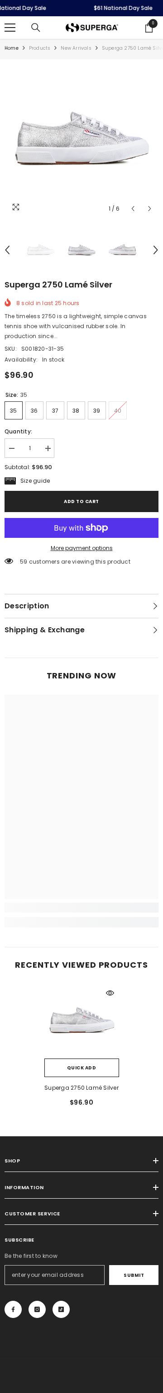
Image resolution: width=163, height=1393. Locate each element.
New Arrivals (76, 48)
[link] (81, 908)
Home (12, 48)
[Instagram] (37, 1309)
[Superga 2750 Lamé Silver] (81, 1021)
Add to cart (81, 501)
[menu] (10, 27)
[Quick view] (110, 993)
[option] (81, 140)
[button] (133, 208)
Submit (134, 1275)
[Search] (35, 27)
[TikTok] (61, 1309)
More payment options (82, 548)
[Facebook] (13, 1309)
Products (40, 48)
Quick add (81, 1067)
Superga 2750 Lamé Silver (81, 1088)
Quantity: (18, 431)
